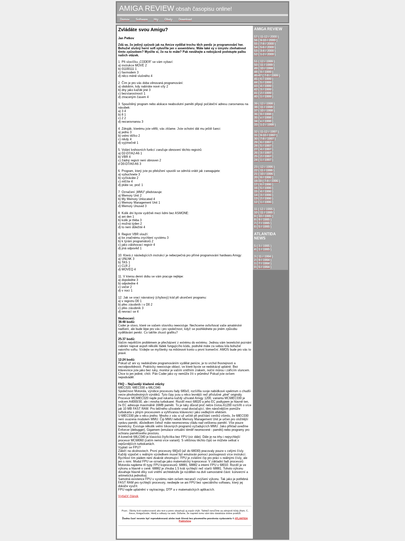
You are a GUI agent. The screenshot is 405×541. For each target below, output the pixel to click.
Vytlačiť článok (128, 496)
